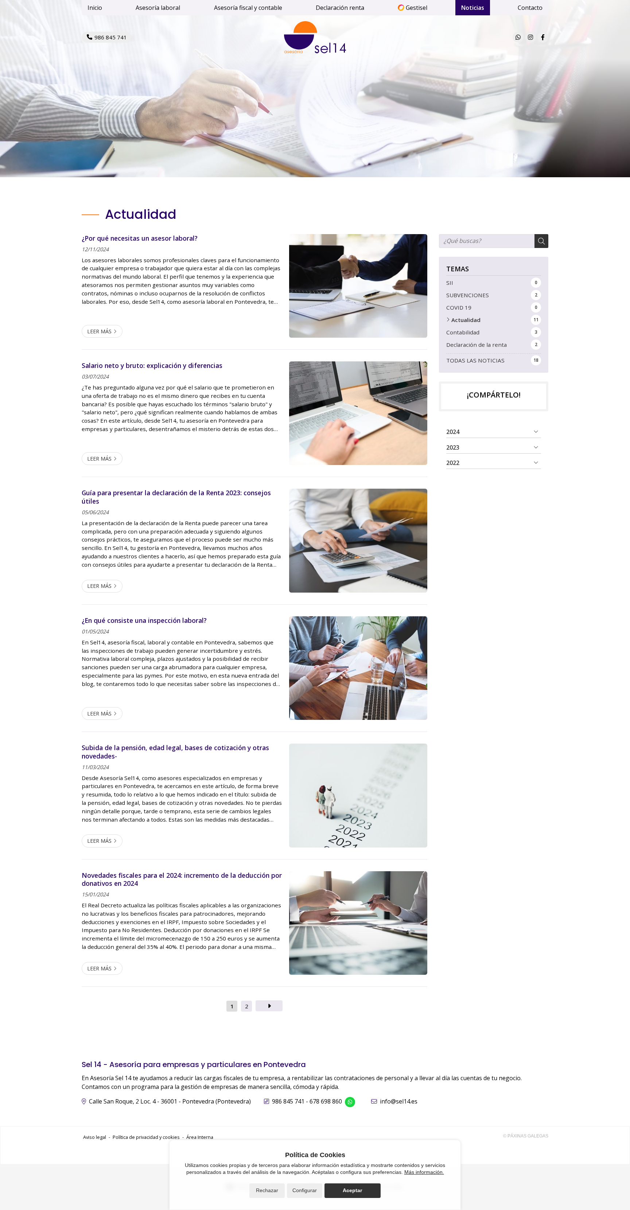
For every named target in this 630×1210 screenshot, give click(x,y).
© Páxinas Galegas (525, 1136)
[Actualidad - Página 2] (269, 1005)
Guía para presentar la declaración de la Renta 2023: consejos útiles (176, 497)
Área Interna (199, 1137)
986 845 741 (288, 1101)
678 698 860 (326, 1101)
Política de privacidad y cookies (146, 1137)
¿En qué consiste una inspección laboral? (144, 620)
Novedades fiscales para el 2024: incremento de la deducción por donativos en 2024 (182, 879)
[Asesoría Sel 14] (315, 37)
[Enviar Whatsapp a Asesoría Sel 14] (518, 37)
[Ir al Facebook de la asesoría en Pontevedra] (542, 37)
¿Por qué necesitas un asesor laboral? (140, 238)
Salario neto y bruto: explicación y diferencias (152, 365)
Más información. (424, 1172)
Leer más (99, 331)
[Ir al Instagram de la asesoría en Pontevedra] (530, 37)
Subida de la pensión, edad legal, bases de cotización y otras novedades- (175, 752)
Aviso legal (94, 1137)
